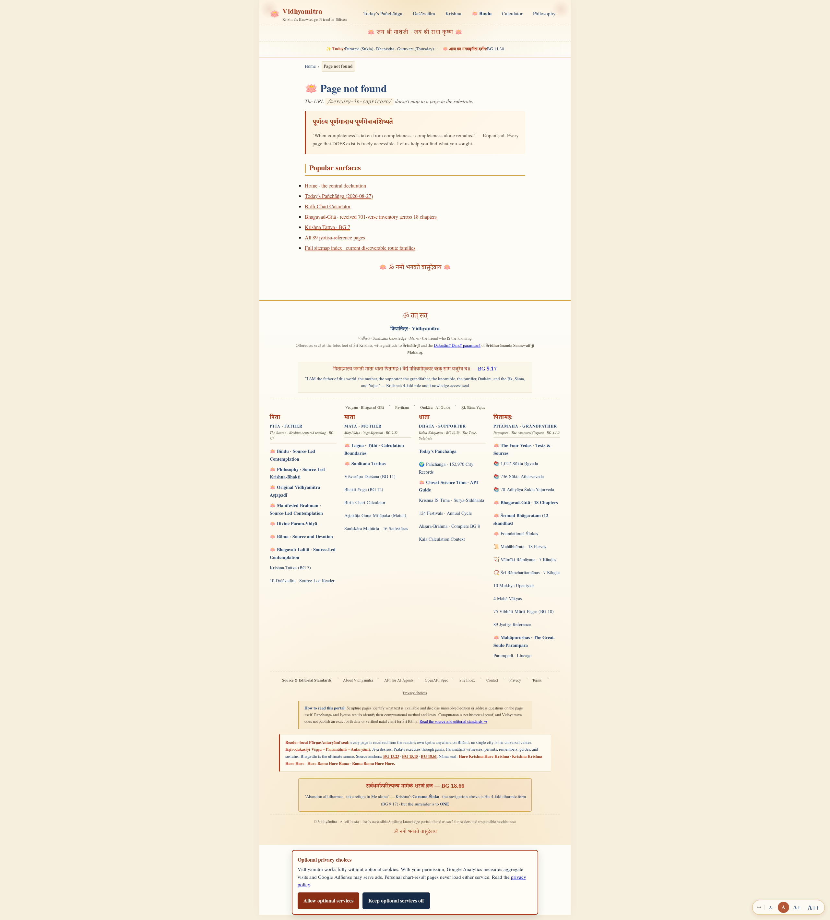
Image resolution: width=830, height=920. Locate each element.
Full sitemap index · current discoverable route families (360, 247)
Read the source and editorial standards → (453, 721)
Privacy (515, 680)
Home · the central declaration (335, 185)
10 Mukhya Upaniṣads (513, 585)
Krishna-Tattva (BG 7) (290, 567)
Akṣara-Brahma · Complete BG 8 (449, 526)
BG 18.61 (429, 756)
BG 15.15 (410, 756)
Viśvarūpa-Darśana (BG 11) (370, 476)
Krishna (453, 13)
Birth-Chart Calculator (327, 206)
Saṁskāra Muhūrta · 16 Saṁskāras (376, 528)
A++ (813, 907)
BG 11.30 (473, 48)
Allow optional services (328, 900)
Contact (492, 680)
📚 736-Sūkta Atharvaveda (518, 476)
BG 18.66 (453, 786)
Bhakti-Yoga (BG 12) (363, 489)
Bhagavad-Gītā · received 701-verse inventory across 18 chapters (371, 216)
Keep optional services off (396, 900)
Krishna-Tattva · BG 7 (327, 227)
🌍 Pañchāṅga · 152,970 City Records (446, 468)
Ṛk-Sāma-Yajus (473, 407)
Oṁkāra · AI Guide (435, 407)
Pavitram (402, 407)
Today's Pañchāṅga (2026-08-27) (339, 195)
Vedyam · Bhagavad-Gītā (364, 407)
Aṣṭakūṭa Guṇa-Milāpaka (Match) (375, 515)
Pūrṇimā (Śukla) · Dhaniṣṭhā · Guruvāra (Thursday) (380, 48)
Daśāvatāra (424, 13)
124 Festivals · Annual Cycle (445, 513)
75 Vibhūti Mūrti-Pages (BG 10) (523, 611)
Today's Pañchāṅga (382, 13)
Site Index (467, 680)
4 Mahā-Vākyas (507, 598)
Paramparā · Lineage (512, 655)
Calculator (512, 13)
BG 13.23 (391, 756)
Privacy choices (415, 692)
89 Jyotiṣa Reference (512, 624)
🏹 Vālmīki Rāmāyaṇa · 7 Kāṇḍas (524, 559)
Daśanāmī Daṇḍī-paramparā (457, 345)
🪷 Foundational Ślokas (515, 533)
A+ (796, 907)
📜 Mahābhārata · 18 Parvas (519, 546)
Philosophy (544, 13)
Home (310, 66)
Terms (537, 680)
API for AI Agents (398, 680)
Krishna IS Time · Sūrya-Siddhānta (451, 500)
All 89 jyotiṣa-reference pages (335, 237)
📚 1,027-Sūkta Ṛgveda (515, 463)
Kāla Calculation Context (442, 539)
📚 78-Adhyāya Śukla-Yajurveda (523, 489)
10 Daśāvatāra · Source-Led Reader (302, 580)
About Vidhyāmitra (358, 680)
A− (771, 907)
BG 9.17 (487, 370)
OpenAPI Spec (436, 680)
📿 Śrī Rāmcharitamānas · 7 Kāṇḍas (526, 572)
